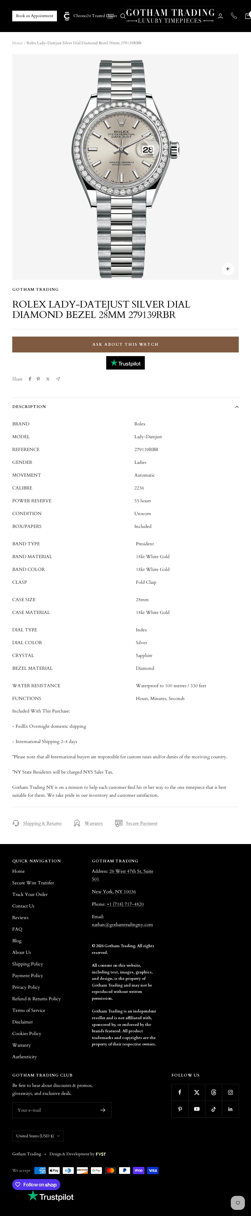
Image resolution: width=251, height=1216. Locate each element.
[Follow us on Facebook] (179, 1092)
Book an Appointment (34, 16)
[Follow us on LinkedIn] (230, 1109)
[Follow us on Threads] (213, 1092)
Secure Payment (142, 823)
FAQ (17, 929)
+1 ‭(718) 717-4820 (125, 904)
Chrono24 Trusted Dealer (90, 16)
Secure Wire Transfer (33, 883)
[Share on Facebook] (30, 379)
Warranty (93, 823)
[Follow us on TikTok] (213, 1109)
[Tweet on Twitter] (48, 379)
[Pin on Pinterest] (38, 379)
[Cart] (248, 16)
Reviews (20, 918)
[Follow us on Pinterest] (179, 1109)
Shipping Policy (27, 964)
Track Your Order (29, 894)
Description (29, 407)
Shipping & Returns (42, 823)
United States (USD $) (35, 1136)
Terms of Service (28, 1010)
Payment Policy (27, 975)
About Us (21, 952)
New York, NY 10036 (114, 892)
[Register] (103, 1110)
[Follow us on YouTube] (196, 1109)
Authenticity (24, 1057)
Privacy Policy (26, 987)
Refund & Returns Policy (36, 999)
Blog (16, 941)
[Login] (220, 16)
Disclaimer (22, 1022)
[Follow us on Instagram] (230, 1092)
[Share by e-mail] (58, 379)
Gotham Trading (35, 289)
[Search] (123, 16)
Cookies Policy (26, 1033)
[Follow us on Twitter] (196, 1092)
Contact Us (23, 906)
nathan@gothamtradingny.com (122, 925)
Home (17, 43)
